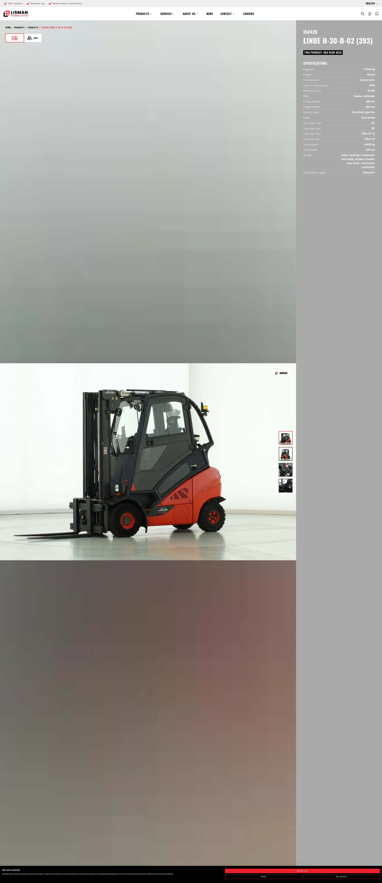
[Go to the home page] (16, 14)
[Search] (363, 14)
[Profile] (370, 14)
